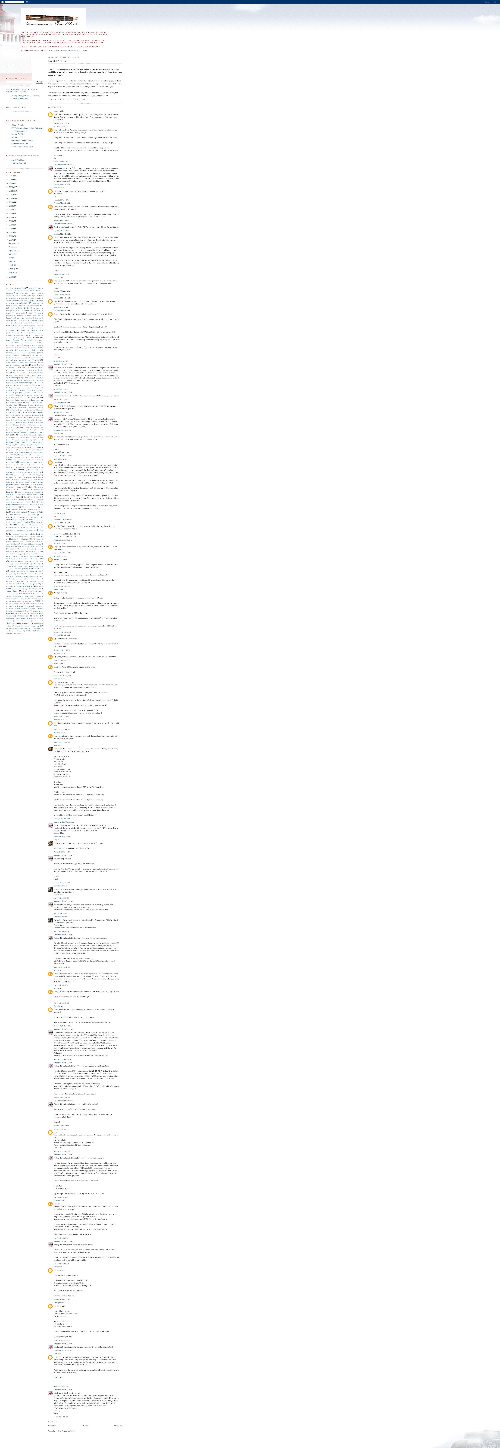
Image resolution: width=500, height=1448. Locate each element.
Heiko (34, 402)
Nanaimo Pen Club (18, 137)
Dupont (14, 360)
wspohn (56, 111)
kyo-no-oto (23, 432)
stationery (28, 586)
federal (19, 373)
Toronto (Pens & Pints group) (22, 146)
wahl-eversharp (33, 616)
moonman (10, 474)
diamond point (36, 353)
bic (28, 308)
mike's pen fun (36, 465)
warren (18, 621)
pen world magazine (15, 522)
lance (41, 435)
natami (33, 480)
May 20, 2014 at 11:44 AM (61, 1003)
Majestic (17, 455)
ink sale (27, 412)
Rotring (33, 556)
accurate (31, 288)
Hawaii (19, 402)
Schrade (8, 566)
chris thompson (13, 333)
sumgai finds (36, 589)
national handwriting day (26, 482)
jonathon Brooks (22, 422)
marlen (26, 457)
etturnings (33, 367)
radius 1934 (16, 544)
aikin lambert (35, 290)
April (10, 261)
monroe (8, 470)
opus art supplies (11, 499)
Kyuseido (33, 432)
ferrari (26, 373)
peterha (56, 970)
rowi (18, 559)
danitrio (26, 345)
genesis (32, 388)
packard (25, 504)
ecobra (8, 363)
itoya (20, 417)
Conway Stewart (12, 340)
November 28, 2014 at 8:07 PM (62, 1059)
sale (11, 561)
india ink (32, 410)
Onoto (26, 497)
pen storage (19, 520)
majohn (26, 455)
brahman (20, 315)
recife (39, 544)
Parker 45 (15, 512)
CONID (27, 338)
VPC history (21, 616)
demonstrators (23, 350)
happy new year (37, 400)
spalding (9, 584)
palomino (14, 507)
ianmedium (58, 126)
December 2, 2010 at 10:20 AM (62, 676)
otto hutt (32, 502)
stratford (18, 589)
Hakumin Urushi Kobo (16, 398)
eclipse (37, 360)
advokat (26, 291)
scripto (39, 566)
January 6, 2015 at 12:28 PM (62, 1097)
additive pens (17, 291)
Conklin (36, 337)
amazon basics (36, 293)
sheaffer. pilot (36, 574)
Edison (15, 363)
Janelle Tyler (17, 420)
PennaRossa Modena (12, 527)
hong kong (12, 407)
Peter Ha (57, 1006)
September (12, 250)
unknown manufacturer (16, 611)
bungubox (29, 318)
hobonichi (40, 405)
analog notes (20, 296)
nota (19, 492)
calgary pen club (35, 320)
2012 (11, 228)
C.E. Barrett (23, 320)
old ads (37, 494)
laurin (17, 437)
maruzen (19, 460)
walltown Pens (21, 618)
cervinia (35, 328)
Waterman (10, 623)
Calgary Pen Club (17, 125)
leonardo (38, 440)
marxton (28, 460)
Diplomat (26, 355)
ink (18, 412)
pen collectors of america (21, 517)
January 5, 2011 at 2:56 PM (61, 716)
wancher (9, 621)
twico (10, 608)
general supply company (18, 388)
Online (18, 497)
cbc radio (27, 328)
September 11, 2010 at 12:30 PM (63, 456)
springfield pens (38, 584)
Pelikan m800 (30, 515)
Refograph (18, 546)
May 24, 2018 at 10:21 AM (61, 1264)
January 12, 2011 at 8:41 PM (62, 729)
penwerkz (9, 531)
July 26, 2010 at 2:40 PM (61, 361)
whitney (17, 626)
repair (41, 546)
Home (85, 1425)
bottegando (9, 315)
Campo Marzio (36, 323)
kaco (10, 425)
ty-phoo (34, 608)
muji (41, 475)
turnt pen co (39, 606)
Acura (8, 291)
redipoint (9, 546)
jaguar (8, 420)
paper (22, 506)
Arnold (41, 295)
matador (37, 460)
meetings (10, 461)
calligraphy (17, 323)
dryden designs (36, 358)
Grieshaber (17, 395)
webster (8, 626)
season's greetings (22, 569)
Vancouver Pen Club (61, 164)
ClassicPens (9, 335)
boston (39, 313)
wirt (30, 628)
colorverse (38, 335)
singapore (33, 576)
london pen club (18, 447)
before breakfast (32, 306)
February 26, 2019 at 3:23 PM (62, 1299)
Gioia (23, 390)
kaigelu (16, 425)
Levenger (9, 445)
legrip (30, 440)
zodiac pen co (16, 633)
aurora (31, 300)
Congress (18, 338)
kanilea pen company (36, 425)
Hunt (39, 407)
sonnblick (37, 579)
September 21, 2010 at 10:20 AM (63, 540)
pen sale (35, 517)
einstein (32, 363)
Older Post (118, 1425)
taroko (39, 596)
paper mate (32, 507)
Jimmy (56, 1266)
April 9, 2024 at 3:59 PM (61, 1417)
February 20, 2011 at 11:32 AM (62, 852)
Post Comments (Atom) (67, 1431)
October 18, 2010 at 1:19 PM (62, 586)
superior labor (10, 594)
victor (24, 613)
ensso (34, 365)
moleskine (9, 467)
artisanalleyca (25, 298)
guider (35, 395)
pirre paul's (22, 536)
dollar (41, 355)
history (32, 405)
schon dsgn (36, 564)
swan (20, 594)
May (55, 745)
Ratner (32, 544)
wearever (25, 623)
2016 (11, 213)
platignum (40, 536)
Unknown (57, 1129)
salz (16, 561)
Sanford (38, 561)
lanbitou (34, 435)
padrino (32, 504)
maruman (9, 460)
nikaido (30, 487)
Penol (24, 527)
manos (34, 455)
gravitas (9, 395)
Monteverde (35, 472)
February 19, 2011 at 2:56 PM (62, 837)
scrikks (32, 566)
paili (7, 507)
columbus (9, 338)
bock (16, 313)
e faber (22, 360)
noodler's (25, 489)
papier (23, 509)
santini (8, 564)
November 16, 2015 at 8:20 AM (62, 1151)
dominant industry (14, 358)
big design (36, 308)
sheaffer (22, 573)
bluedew (8, 313)
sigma (18, 576)
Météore (11, 465)
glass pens (18, 393)
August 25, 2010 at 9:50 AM (62, 412)
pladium (31, 536)
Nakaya (38, 477)
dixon (35, 355)
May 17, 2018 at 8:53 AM (61, 1238)
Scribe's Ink (17, 566)
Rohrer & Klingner (34, 554)
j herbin (28, 417)
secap (12, 571)
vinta (39, 613)
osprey (39, 499)
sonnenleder (10, 581)
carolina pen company (28, 325)
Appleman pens (31, 296)
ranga (25, 544)
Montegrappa (22, 472)
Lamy (12, 434)
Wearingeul (37, 623)
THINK (37, 601)
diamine (9, 352)
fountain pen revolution (14, 380)
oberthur (37, 492)
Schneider (25, 564)
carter (39, 325)
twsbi (25, 608)
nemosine (40, 484)
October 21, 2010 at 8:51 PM (62, 660)
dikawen (8, 355)
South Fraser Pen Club (19, 143)
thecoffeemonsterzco (15, 601)
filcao (10, 375)
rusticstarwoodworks (29, 559)
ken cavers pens (38, 427)
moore (20, 475)
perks (30, 530)
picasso (15, 534)
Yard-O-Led (30, 631)
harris (12, 402)
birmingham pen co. (13, 310)
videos (32, 613)
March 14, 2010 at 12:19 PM (62, 294)
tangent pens (28, 596)
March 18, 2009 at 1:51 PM (61, 162)
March (11, 265)
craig (25, 340)
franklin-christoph (25, 382)
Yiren (39, 631)
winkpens (9, 628)
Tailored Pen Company (13, 596)
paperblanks (14, 509)
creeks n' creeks (35, 340)
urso (28, 611)
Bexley (20, 308)
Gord (56, 1353)
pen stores (29, 519)
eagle (29, 360)
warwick (27, 621)
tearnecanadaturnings (12, 599)
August (11, 254)
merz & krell (39, 462)
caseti (14, 328)
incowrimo (23, 410)
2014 (11, 221)
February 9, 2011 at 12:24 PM (62, 819)
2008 (11, 277)
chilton (33, 330)
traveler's (30, 606)
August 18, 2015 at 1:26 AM (62, 1125)
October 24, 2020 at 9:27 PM (62, 1340)
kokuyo (24, 430)
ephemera (12, 367)
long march (20, 450)
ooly (32, 497)
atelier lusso (23, 300)
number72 (28, 492)
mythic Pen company (16, 477)
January (11, 272)
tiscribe (27, 603)
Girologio (32, 390)
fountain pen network (34, 378)
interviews (38, 415)
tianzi (14, 603)
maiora (8, 455)
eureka (41, 367)
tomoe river (12, 606)
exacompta (31, 370)
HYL (7, 410)
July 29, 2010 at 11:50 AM (61, 399)
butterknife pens (11, 320)
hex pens (24, 405)
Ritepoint (21, 551)
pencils (11, 524)
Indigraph (40, 410)
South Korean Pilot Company (26, 581)
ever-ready (12, 370)
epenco (41, 365)
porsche (8, 541)
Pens (30, 527)
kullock (8, 432)
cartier (8, 328)
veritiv (17, 613)
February (12, 268)
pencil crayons (38, 522)
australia (40, 300)
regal (34, 546)
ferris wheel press (37, 373)
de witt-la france (22, 348)
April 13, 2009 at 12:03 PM (61, 220)
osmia (22, 499)
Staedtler (19, 586)
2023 (11, 187)
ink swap (36, 412)
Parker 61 (33, 512)
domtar (26, 358)
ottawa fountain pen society (15, 502)
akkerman (9, 293)
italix (14, 417)
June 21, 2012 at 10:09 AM (61, 931)
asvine (14, 300)
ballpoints (23, 302)
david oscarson (36, 345)
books (23, 313)
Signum (25, 576)
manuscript (17, 457)
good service (30, 393)
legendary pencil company (17, 440)
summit (38, 591)
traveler (21, 606)
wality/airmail (10, 618)
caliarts (8, 323)
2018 (11, 206)
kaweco (26, 427)
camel (25, 323)
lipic (31, 445)
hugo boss (32, 407)
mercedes (29, 462)
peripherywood (20, 531)
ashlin (39, 298)
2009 (11, 240)
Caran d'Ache (11, 325)
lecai (41, 437)
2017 (11, 209)
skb (40, 576)
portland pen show (32, 541)
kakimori (24, 425)
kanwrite (11, 427)
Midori (19, 465)
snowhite (9, 579)
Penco (20, 525)
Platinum (12, 539)
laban (41, 432)
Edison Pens (23, 363)
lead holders (26, 437)
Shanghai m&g (11, 574)
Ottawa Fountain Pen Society (22, 140)
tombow (40, 603)
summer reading (27, 591)
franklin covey (11, 383)
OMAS (8, 497)
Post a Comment (52, 1422)
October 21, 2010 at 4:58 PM (62, 650)
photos (39, 530)
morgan (26, 475)
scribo (25, 566)
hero (15, 405)
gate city (27, 385)
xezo (20, 631)
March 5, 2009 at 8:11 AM (61, 123)
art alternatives (13, 298)
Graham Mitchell (60, 203)
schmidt (16, 564)
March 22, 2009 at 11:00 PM (62, 185)
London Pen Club (17, 134)
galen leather (17, 385)
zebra (8, 633)
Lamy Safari (24, 435)
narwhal (24, 480)
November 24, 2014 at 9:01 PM (62, 1026)
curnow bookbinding (29, 343)
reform (27, 546)
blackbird (27, 310)
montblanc (18, 469)
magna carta (37, 452)
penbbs (27, 522)
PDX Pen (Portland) (18, 163)
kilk (10, 430)
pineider (13, 536)
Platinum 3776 (26, 539)
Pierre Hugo (24, 534)
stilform (38, 586)
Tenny (24, 599)
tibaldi (21, 603)
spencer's (27, 584)
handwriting (10, 400)
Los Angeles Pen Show (35, 450)
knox (16, 430)
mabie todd (25, 452)
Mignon (26, 465)
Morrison (35, 475)
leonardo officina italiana (16, 442)
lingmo (24, 445)
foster (34, 375)
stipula (8, 588)
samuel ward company (27, 561)
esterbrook (21, 367)
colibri (29, 335)
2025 (11, 179)
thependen (28, 601)
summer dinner (12, 591)
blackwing (37, 310)
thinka (8, 603)
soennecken (19, 579)
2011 (11, 232)
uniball (41, 608)
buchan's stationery (13, 318)
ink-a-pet (9, 415)
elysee (25, 365)
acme (39, 288)
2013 (11, 225)
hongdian (22, 407)
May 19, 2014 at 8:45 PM (61, 985)
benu (41, 305)
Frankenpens (37, 380)
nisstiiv (8, 490)
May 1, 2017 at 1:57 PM (60, 1197)
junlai (31, 422)
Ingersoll (11, 412)
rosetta (15, 556)
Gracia (39, 393)
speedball (18, 584)
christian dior (25, 333)
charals (11, 330)
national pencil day (20, 484)
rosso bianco (24, 556)
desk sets (35, 350)
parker (40, 509)
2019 (11, 202)
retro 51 (13, 549)
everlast (21, 370)
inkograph (18, 415)
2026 (11, 175)
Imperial (14, 410)
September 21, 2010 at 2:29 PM (62, 553)
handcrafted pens (33, 397)
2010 (11, 236)
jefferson (40, 420)
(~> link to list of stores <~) (21, 111)
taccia (28, 594)
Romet (8, 556)
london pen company (34, 447)
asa (33, 298)
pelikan (17, 514)
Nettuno (11, 487)
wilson (25, 626)
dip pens (17, 355)
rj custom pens (31, 551)
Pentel (38, 527)
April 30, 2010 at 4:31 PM (61, 307)
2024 (11, 183)
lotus (10, 452)
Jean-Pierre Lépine (29, 420)
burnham (38, 318)
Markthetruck (59, 885)
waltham (31, 618)
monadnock (19, 467)
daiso (19, 345)
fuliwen (38, 383)
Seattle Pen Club (17, 160)
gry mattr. (27, 395)
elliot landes (16, 365)
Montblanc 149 (32, 470)
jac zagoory (37, 417)
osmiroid (30, 499)
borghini (30, 313)
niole (39, 487)
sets (39, 571)
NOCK (16, 489)
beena (22, 306)
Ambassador (10, 296)
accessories (20, 288)
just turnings (39, 422)
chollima (40, 330)
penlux (27, 525)
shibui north (10, 576)
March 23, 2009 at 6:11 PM (61, 200)
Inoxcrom (28, 415)
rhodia (39, 549)
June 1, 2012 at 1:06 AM (60, 913)
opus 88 (38, 497)
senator (32, 571)
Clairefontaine (36, 333)
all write (18, 293)
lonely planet (10, 450)
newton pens (21, 487)
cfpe (42, 328)
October (11, 247)
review (23, 549)
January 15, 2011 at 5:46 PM (62, 742)
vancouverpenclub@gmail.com (69, 51)
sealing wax (9, 569)
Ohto (30, 494)
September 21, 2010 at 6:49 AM (63, 519)
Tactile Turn (37, 594)
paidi (39, 504)
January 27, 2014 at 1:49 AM (62, 967)
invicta (8, 417)
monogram (37, 467)
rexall (31, 549)
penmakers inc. (36, 525)
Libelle (17, 445)
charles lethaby (23, 330)
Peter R (56, 277)
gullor (41, 395)
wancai (39, 618)
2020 (11, 198)
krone (39, 430)
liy (36, 445)
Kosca (31, 430)
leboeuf (35, 437)
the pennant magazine (36, 599)
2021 (11, 194)
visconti (9, 616)
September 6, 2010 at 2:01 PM (62, 430)
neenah (32, 485)
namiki (8, 480)
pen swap (40, 520)
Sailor (41, 558)
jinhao (10, 422)
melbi (22, 462)
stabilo (11, 586)
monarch (28, 467)
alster (26, 293)
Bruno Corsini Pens (33, 315)
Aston (8, 300)
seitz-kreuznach (21, 571)
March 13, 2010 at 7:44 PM (61, 274)
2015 (11, 217)
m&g (16, 452)
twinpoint (17, 608)
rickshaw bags (11, 551)
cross (16, 342)
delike (41, 347)
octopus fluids (10, 494)
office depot (21, 494)
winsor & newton (20, 628)
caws (20, 328)
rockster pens (18, 554)
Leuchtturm (36, 442)
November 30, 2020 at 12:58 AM (63, 1350)
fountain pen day (17, 377)
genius (39, 388)
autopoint (12, 303)
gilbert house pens (12, 390)
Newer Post (52, 1425)
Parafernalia (31, 509)
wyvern (13, 631)
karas (19, 427)
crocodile (9, 343)
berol (12, 308)
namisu (16, 480)
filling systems (19, 375)
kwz (15, 432)
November (12, 243)
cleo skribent (20, 335)
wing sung (35, 626)
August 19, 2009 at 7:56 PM (61, 231)
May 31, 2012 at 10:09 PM (61, 898)
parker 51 (24, 512)
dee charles (33, 348)
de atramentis (10, 348)
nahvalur (29, 477)
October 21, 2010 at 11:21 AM (62, 632)
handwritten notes (22, 400)
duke (7, 360)
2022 (11, 191)
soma (28, 579)
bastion (15, 306)
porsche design (18, 541)
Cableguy (57, 1302)
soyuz (39, 581)
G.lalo (8, 385)
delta (11, 349)
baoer (8, 305)
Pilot (33, 533)
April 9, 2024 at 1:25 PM (61, 1386)
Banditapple (36, 303)
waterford (37, 621)
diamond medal (22, 353)
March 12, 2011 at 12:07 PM (62, 883)
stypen (27, 589)
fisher (28, 375)
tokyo (34, 603)
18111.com (9, 288)
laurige (11, 437)
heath (27, 402)
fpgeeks (27, 380)
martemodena (35, 457)
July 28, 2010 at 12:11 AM (61, 389)
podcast (38, 539)
